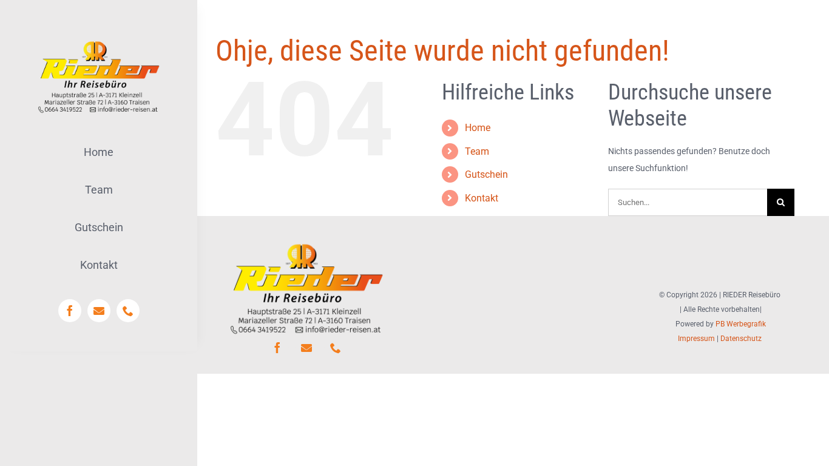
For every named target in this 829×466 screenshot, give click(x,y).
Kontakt (481, 198)
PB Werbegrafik (741, 324)
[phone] (128, 310)
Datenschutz (741, 338)
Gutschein (486, 174)
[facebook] (69, 310)
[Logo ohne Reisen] (98, 41)
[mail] (98, 310)
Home (477, 127)
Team (477, 151)
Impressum (696, 338)
